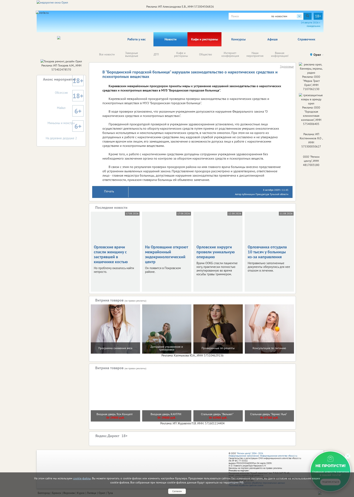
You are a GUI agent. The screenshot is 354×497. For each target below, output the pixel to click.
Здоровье (287, 66)
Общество (205, 54)
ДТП (156, 54)
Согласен (177, 491)
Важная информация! (279, 54)
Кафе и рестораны (204, 39)
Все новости (107, 54)
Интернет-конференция (230, 54)
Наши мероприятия (254, 54)
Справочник (306, 39)
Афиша (272, 39)
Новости (171, 39)
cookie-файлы (82, 478)
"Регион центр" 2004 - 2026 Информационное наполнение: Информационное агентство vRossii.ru (263, 454)
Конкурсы (238, 39)
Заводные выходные (131, 54)
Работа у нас (136, 39)
